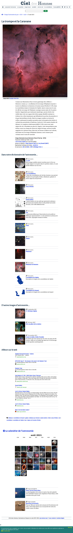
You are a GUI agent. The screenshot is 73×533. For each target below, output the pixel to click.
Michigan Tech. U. (38, 147)
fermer (70, 527)
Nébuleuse (29, 251)
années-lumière (43, 418)
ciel (59, 418)
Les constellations (31, 173)
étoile (49, 418)
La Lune (28, 160)
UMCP (46, 143)
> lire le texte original (20, 141)
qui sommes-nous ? (44, 518)
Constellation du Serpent (32, 290)
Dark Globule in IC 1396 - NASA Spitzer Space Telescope (28, 375)
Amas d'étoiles (30, 186)
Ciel (27, 212)
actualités (34, 7)
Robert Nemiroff (30, 143)
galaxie (26, 418)
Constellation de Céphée (32, 277)
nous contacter (52, 518)
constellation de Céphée (18, 420)
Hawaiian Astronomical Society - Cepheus (24, 354)
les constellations (48, 7)
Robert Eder (16, 98)
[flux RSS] (67, 7)
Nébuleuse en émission (32, 264)
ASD (24, 147)
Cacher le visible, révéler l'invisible (35, 337)
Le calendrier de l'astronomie (19, 431)
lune (25, 420)
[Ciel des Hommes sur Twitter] (65, 7)
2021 (21, 14)
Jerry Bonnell (41, 143)
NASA (27, 147)
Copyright (11, 98)
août (25, 14)
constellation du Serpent (19, 418)
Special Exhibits (18, 385)
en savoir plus (6, 531)
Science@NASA (57, 7)
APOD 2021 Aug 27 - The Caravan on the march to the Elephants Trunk (31, 361)
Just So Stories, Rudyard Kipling (22, 391)
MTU (35, 143)
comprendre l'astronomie (10, 7)
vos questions (20, 7)
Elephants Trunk (18, 368)
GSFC (31, 147)
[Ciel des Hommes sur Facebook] (62, 7)
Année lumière (29, 199)
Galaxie (28, 238)
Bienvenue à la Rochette (32, 503)
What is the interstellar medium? (22, 410)
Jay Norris (35, 145)
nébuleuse (10, 418)
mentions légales (60, 518)
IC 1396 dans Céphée (31, 311)
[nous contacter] (69, 7)
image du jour (28, 7)
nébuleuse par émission (34, 418)
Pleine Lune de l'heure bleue (33, 490)
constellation (9, 420)
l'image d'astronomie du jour (11, 14)
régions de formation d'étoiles (34, 420)
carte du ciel (40, 7)
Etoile (27, 225)
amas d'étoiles (54, 418)
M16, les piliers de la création (33, 324)
